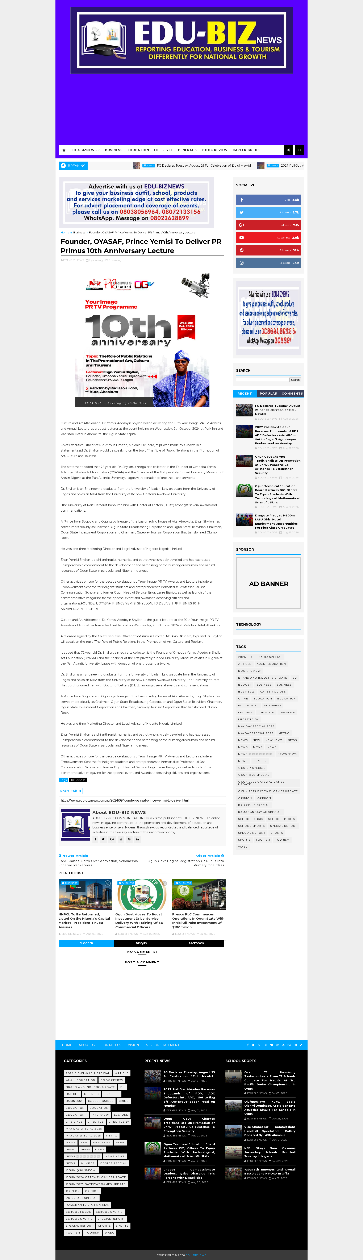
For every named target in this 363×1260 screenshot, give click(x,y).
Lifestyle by (248, 719)
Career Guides (247, 150)
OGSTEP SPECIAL (251, 767)
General (186, 150)
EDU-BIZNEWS (84, 150)
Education (138, 150)
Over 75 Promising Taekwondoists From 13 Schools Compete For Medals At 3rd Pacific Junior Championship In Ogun (270, 1080)
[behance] (289, 1045)
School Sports (281, 818)
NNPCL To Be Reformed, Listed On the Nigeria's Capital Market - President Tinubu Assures (84, 920)
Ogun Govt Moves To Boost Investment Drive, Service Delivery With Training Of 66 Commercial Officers (139, 920)
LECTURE (245, 712)
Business (114, 150)
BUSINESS (284, 684)
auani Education (271, 663)
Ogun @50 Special (254, 774)
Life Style (266, 712)
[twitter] (253, 1045)
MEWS (243, 740)
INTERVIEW (272, 705)
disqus (141, 943)
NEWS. (243, 760)
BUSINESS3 (246, 691)
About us (87, 1045)
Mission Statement (162, 1045)
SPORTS (244, 839)
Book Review (215, 150)
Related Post (71, 873)
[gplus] (260, 1045)
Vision (133, 1045)
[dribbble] (277, 1045)
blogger (86, 943)
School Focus (250, 818)
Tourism (263, 839)
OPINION (264, 798)
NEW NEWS (274, 740)
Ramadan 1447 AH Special (259, 812)
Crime (243, 698)
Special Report (283, 825)
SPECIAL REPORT (251, 832)
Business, (114, 260)
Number (260, 760)
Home (65, 232)
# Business (78, 780)
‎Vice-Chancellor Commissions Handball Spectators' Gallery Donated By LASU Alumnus (270, 1131)
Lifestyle (163, 150)
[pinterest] (266, 1045)
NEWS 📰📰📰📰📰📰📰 (255, 754)
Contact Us (111, 1045)
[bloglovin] (271, 1045)
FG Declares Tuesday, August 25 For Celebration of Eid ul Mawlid (171, 165)
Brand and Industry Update (262, 677)
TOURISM (282, 839)
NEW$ (292, 740)
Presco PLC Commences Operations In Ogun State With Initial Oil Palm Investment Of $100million (198, 920)
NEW (256, 740)
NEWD (243, 747)
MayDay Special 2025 (255, 733)
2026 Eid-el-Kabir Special (260, 656)
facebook (196, 943)
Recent (245, 393)
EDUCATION (286, 698)
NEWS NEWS (287, 754)
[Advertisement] (181, 106)
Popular (269, 393)
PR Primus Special (254, 805)
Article (244, 663)
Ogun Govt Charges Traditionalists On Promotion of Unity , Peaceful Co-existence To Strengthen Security (278, 465)
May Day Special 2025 (256, 726)
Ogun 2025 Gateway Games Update (268, 791)
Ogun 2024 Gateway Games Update (261, 783)
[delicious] (301, 1045)
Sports (277, 832)
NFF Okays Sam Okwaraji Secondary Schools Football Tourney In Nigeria (270, 1152)
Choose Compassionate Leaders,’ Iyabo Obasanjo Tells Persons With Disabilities (189, 1173)
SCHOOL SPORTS (251, 825)
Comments (292, 393)
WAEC (243, 846)
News (117, 165)
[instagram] (295, 1045)
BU (295, 677)
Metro (284, 733)
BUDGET (244, 684)
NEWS (271, 747)
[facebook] (248, 1045)
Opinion (245, 798)
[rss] (283, 1045)
